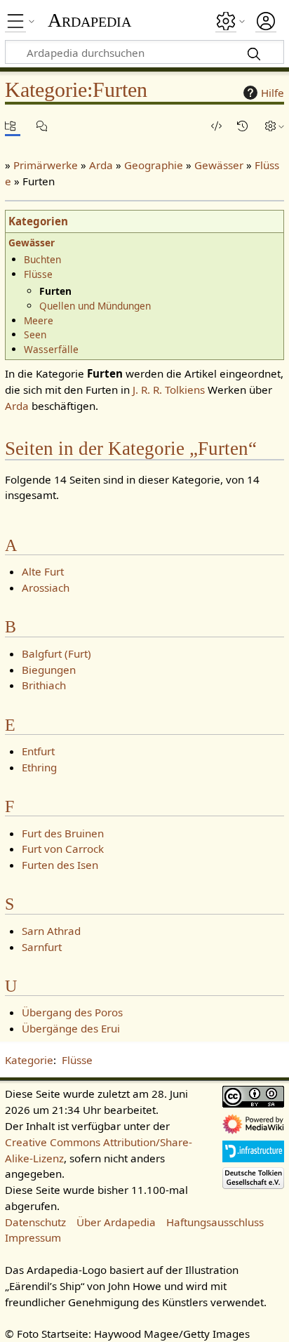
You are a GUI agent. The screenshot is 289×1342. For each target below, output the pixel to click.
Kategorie (29, 1060)
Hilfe (272, 93)
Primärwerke (45, 165)
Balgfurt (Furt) (56, 653)
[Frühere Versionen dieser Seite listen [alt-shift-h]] (245, 126)
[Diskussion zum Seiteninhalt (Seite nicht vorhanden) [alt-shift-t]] (44, 126)
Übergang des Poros (72, 1012)
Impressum (33, 1237)
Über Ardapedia (116, 1222)
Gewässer (218, 165)
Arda (101, 165)
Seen (35, 334)
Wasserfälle (51, 349)
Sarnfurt (42, 947)
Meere (38, 320)
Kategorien (38, 221)
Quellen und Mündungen (95, 305)
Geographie (153, 165)
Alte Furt (43, 571)
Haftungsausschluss (215, 1222)
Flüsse (38, 274)
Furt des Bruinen (63, 833)
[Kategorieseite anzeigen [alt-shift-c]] (12, 126)
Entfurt (38, 751)
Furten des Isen (60, 865)
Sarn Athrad (51, 931)
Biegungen (49, 670)
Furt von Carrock (63, 849)
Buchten (42, 259)
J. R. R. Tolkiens (169, 390)
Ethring (39, 767)
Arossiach (45, 587)
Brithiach (44, 685)
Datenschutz (35, 1222)
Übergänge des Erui (71, 1028)
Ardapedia (89, 20)
